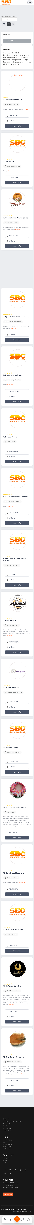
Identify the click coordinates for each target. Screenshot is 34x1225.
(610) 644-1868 (14, 702)
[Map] (13, 24)
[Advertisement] (17, 270)
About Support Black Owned (12, 1122)
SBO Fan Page (7, 1128)
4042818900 (13, 236)
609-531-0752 (14, 1080)
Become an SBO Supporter (11, 1183)
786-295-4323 (14, 513)
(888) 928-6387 (14, 391)
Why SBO (6, 1126)
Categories (6, 1158)
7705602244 (13, 116)
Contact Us (6, 1148)
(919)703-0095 (14, 762)
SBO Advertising (8, 1185)
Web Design (17, 1211)
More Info (26, 109)
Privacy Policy (7, 1130)
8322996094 (13, 832)
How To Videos (7, 1140)
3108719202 (13, 1011)
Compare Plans (7, 1124)
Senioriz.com (27, 1211)
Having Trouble (7, 1144)
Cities (4, 1162)
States (5, 1160)
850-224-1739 (14, 889)
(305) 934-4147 (14, 946)
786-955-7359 (14, 451)
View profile (17, 126)
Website (12, 121)
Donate (9, 1194)
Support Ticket (7, 1146)
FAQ (4, 1142)
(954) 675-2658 (14, 177)
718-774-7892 (14, 642)
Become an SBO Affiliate (10, 1187)
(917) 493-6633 (14, 575)
